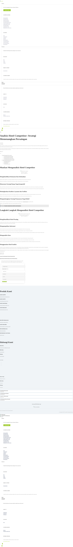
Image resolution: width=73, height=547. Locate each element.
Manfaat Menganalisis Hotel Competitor (7, 155)
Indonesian (3, 414)
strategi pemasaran (25, 201)
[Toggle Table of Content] (0, 153)
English (3, 415)
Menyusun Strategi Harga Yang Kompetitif (8, 157)
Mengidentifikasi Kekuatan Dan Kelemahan (8, 156)
